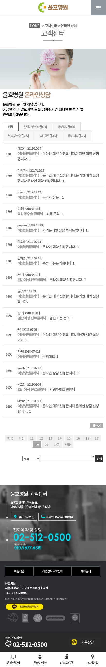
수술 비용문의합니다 (58, 263)
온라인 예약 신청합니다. (60, 246)
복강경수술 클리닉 (18, 135)
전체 (10, 126)
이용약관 (19, 571)
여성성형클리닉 (66, 126)
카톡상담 (87, 642)
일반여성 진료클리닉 (35, 126)
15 (69, 438)
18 (97, 438)
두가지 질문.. (53, 197)
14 (59, 438)
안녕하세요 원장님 (62, 389)
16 (78, 438)
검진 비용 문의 (61, 317)
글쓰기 (97, 425)
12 (41, 438)
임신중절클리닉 (48, 135)
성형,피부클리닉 (76, 135)
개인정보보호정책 (52, 571)
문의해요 (50, 356)
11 (32, 438)
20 (46, 444)
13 (50, 438)
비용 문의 (54, 213)
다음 (56, 444)
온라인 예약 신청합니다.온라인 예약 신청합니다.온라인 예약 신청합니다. (58, 178)
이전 (21, 438)
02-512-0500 (30, 644)
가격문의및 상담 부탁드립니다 (64, 230)
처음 (10, 438)
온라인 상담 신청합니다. (60, 372)
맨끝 (68, 444)
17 (87, 438)
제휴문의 (86, 571)
